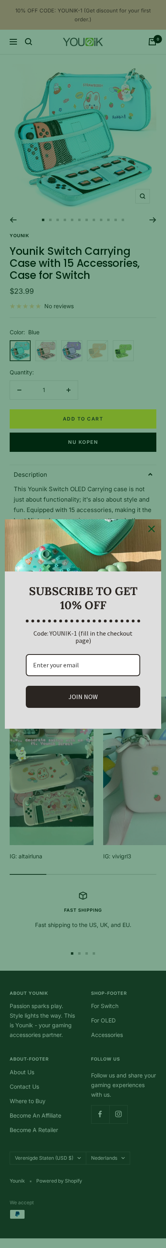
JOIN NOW (83, 697)
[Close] (151, 529)
